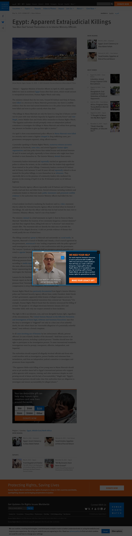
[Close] (98, 252)
